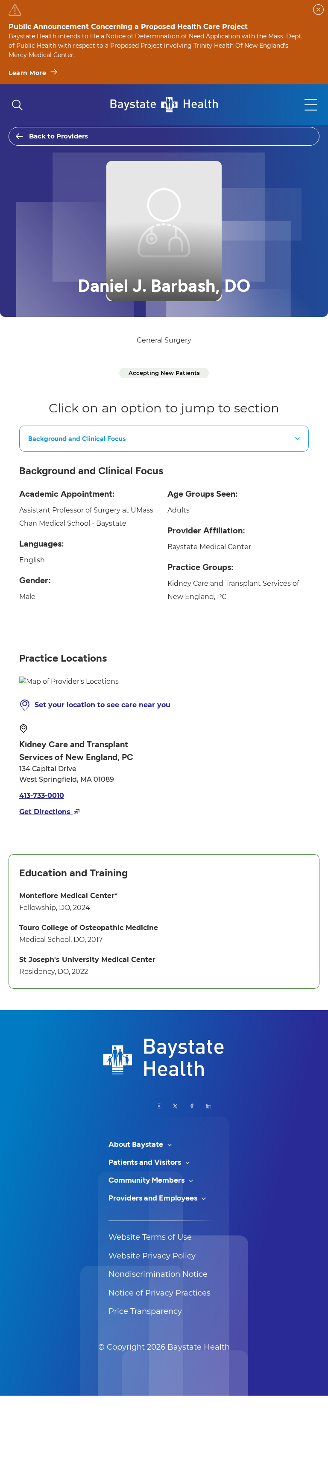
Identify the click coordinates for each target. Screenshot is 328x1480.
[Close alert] (318, 9)
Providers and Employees (153, 1198)
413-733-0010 (41, 796)
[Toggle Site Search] (17, 104)
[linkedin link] (208, 1106)
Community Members (147, 1180)
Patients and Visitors (145, 1162)
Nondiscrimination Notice (158, 1274)
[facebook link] (192, 1106)
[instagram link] (159, 1106)
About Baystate (136, 1144)
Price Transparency (145, 1311)
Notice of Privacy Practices (159, 1293)
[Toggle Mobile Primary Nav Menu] (310, 104)
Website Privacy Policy (152, 1256)
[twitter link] (175, 1106)
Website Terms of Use (150, 1237)
